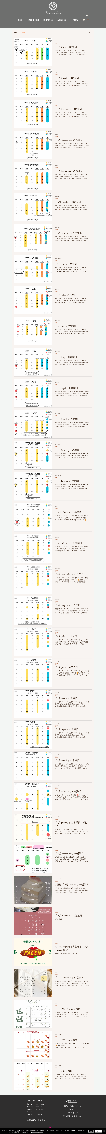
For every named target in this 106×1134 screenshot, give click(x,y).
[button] (87, 14)
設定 (91, 1131)
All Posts (16, 33)
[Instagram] (51, 1127)
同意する (98, 1131)
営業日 (24, 33)
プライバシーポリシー (37, 1132)
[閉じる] (104, 1131)
